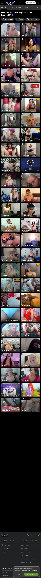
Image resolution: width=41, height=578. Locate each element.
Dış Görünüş (9, 19)
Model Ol (4, 572)
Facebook (7, 545)
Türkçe (32, 535)
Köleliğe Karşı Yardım (27, 562)
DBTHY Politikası (26, 552)
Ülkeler (21, 19)
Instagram (7, 548)
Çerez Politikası (25, 555)
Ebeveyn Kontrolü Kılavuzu (28, 559)
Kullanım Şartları (25, 548)
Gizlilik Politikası (25, 545)
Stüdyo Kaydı (6, 575)
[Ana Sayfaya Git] (12, 3)
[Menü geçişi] (2, 2)
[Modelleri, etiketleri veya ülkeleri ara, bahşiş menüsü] (38, 7)
